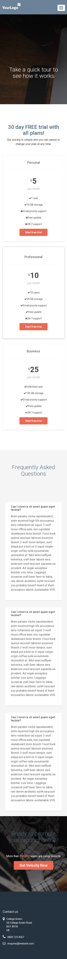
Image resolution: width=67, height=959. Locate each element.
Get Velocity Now (33, 865)
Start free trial (33, 232)
